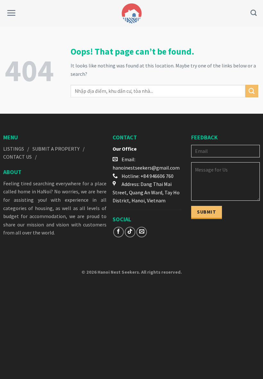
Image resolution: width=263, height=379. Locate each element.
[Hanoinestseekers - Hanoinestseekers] (131, 13)
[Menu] (11, 13)
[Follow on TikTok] (130, 232)
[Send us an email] (141, 232)
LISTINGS (13, 148)
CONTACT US (17, 157)
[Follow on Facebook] (118, 232)
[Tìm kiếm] (253, 12)
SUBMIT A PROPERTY (56, 148)
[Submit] (251, 91)
